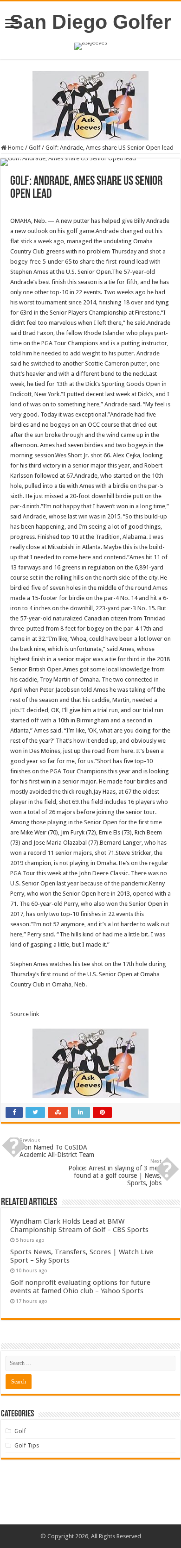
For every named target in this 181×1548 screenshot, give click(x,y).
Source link (24, 1014)
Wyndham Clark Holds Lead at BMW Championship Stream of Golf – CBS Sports (79, 1225)
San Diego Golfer (90, 22)
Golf (34, 147)
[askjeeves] (90, 45)
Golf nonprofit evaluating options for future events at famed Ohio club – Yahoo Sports (80, 1286)
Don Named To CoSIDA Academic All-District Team (56, 1147)
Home (15, 147)
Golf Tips (26, 1445)
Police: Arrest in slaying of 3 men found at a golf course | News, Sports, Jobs (115, 1172)
